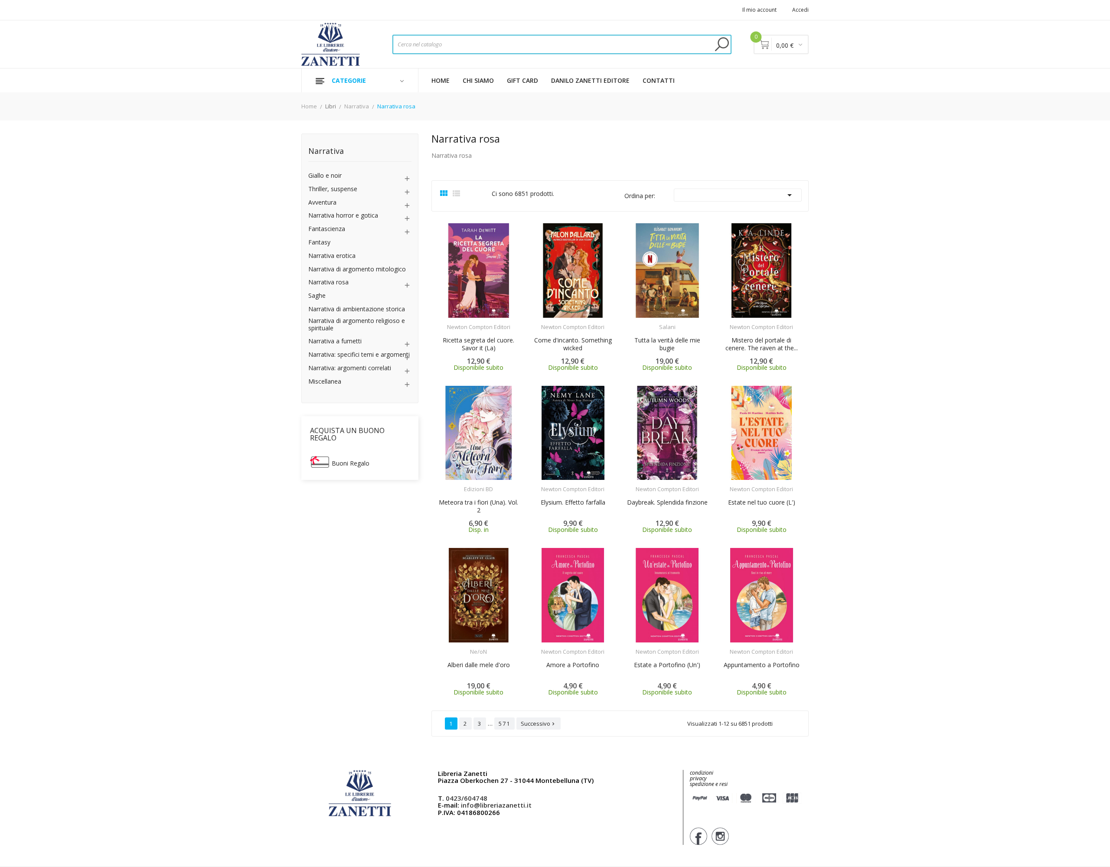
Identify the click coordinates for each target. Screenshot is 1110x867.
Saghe (317, 296)
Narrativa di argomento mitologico (357, 269)
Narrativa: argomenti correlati (349, 368)
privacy (698, 778)
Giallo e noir (325, 175)
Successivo (538, 723)
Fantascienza (326, 229)
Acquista (486, 321)
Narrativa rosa (328, 282)
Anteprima (454, 321)
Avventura (322, 202)
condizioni (701, 773)
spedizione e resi (709, 784)
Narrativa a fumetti (335, 341)
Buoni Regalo (350, 463)
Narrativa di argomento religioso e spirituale (356, 324)
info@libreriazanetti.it (496, 805)
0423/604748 (466, 798)
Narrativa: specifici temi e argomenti (359, 355)
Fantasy (319, 242)
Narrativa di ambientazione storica (356, 309)
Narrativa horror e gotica (343, 215)
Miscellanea (324, 381)
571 (504, 723)
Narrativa (326, 151)
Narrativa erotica (332, 256)
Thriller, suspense (332, 189)
